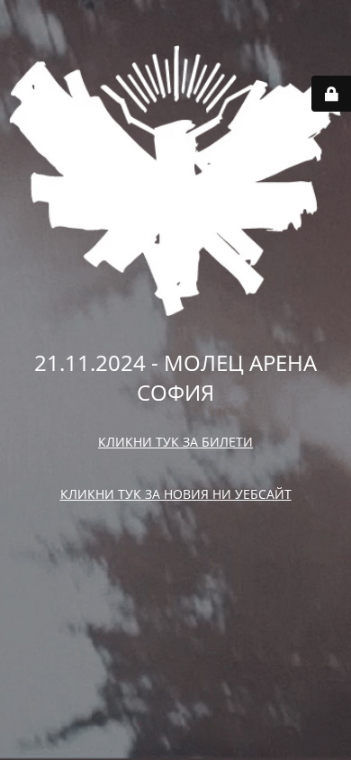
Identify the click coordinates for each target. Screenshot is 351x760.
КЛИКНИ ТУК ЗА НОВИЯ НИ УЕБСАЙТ (176, 493)
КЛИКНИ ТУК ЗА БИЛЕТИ (175, 441)
